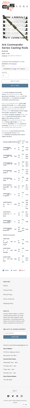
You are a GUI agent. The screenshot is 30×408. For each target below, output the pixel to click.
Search (5, 285)
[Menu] (27, 6)
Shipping (4, 55)
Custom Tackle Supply (14, 400)
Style (3, 65)
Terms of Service (8, 299)
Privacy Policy (7, 290)
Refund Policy (7, 294)
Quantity (4, 72)
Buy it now (15, 85)
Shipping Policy (8, 303)
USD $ (14, 391)
